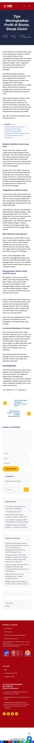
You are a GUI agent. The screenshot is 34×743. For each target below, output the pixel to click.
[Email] (24, 742)
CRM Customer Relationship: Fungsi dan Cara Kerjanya (16, 569)
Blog (5, 669)
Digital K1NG (9, 574)
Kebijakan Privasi (9, 676)
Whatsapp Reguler (24, 736)
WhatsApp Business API (13, 512)
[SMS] (28, 742)
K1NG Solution (9, 733)
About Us (26, 733)
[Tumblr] (17, 742)
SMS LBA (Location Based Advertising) (15, 635)
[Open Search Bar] (24, 6)
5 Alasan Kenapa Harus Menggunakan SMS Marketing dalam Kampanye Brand (15, 550)
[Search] (26, 490)
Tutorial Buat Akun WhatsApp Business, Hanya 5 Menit (20, 403)
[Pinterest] (9, 742)
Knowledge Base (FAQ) (10, 673)
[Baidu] (32, 742)
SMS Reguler (8, 632)
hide (13, 124)
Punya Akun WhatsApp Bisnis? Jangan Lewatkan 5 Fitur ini (14, 576)
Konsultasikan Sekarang (11, 736)
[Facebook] (2, 742)
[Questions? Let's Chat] (29, 738)
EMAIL (7, 606)
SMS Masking (8, 628)
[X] (5, 742)
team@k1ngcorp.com (10, 697)
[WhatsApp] (21, 742)
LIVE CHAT (9, 603)
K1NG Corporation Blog (12, 481)
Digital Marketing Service (11, 638)
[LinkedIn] (13, 742)
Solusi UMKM (18, 733)
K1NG (16, 390)
